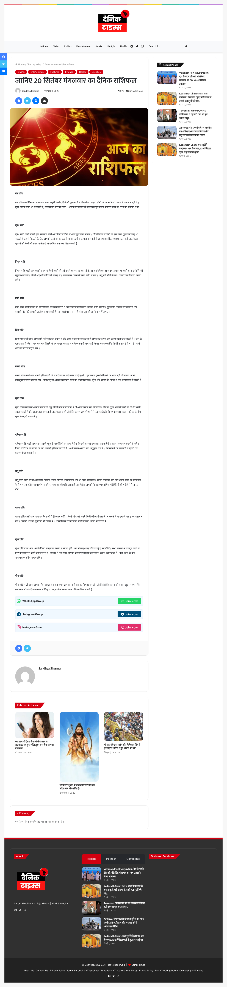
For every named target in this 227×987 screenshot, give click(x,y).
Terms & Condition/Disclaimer (83, 970)
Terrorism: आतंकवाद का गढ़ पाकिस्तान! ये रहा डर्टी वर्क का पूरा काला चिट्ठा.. (193, 114)
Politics (67, 46)
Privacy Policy (57, 970)
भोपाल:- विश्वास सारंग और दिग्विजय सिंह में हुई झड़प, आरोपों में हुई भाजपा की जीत (122, 746)
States (56, 46)
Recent (91, 858)
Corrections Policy (127, 970)
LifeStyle (111, 46)
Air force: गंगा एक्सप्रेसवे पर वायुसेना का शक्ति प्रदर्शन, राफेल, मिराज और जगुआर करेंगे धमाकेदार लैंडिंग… (195, 131)
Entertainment (83, 46)
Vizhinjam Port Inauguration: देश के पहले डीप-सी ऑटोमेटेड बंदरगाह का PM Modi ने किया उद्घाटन (194, 78)
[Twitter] (21, 910)
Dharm (30, 64)
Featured (54, 72)
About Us (29, 970)
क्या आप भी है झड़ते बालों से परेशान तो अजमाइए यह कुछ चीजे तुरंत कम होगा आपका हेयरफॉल (34, 745)
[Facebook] (16, 910)
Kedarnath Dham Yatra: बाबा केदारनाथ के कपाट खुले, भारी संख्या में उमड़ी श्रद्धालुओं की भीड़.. (195, 97)
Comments (133, 858)
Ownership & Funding (191, 970)
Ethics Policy (146, 970)
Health (123, 46)
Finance (69, 72)
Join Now (131, 601)
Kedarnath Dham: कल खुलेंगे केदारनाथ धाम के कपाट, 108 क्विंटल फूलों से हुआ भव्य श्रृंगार (195, 148)
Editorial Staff (108, 970)
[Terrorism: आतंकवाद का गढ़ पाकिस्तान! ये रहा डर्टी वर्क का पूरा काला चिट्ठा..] (167, 115)
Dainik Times (138, 964)
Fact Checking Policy (166, 970)
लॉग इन (51, 821)
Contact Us (42, 970)
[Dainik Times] (113, 23)
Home (21, 64)
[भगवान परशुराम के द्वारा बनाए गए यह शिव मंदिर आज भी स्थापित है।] (79, 747)
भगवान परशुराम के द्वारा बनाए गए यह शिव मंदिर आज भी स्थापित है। (77, 787)
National (44, 46)
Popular (111, 858)
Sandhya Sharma (30, 91)
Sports (98, 46)
